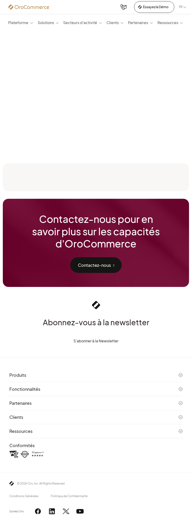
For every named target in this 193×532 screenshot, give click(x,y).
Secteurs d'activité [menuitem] (80, 22)
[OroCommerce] (28, 7)
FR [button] (180, 7)
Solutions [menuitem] (46, 22)
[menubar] (95, 22)
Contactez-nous (94, 265)
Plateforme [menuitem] (18, 22)
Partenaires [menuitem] (138, 22)
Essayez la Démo (155, 7)
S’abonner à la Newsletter (95, 340)
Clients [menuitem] (112, 22)
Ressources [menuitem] (167, 22)
